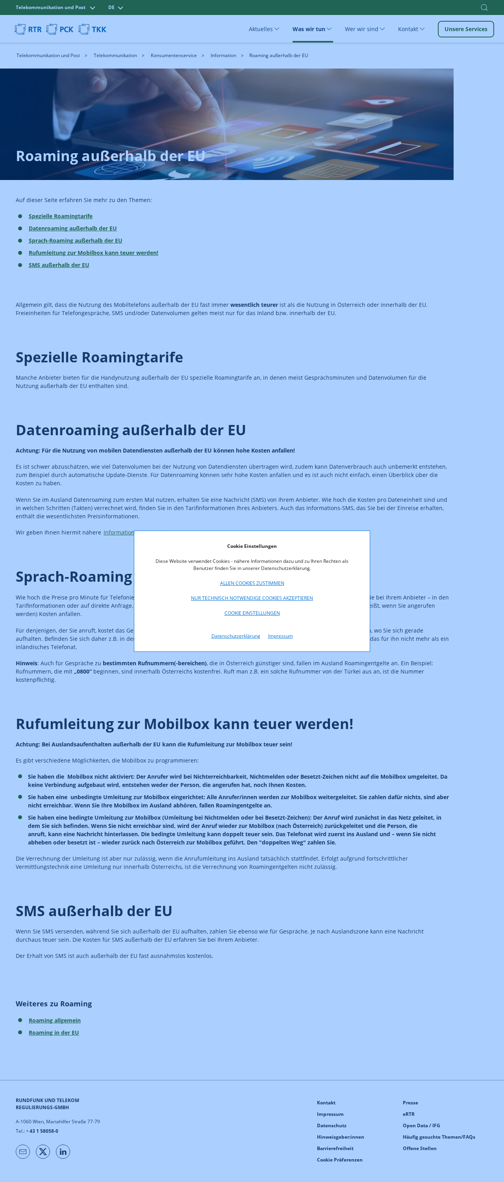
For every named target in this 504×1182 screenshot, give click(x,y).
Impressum (280, 636)
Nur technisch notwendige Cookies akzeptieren (252, 598)
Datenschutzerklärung (235, 636)
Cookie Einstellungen (252, 613)
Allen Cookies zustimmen (252, 583)
